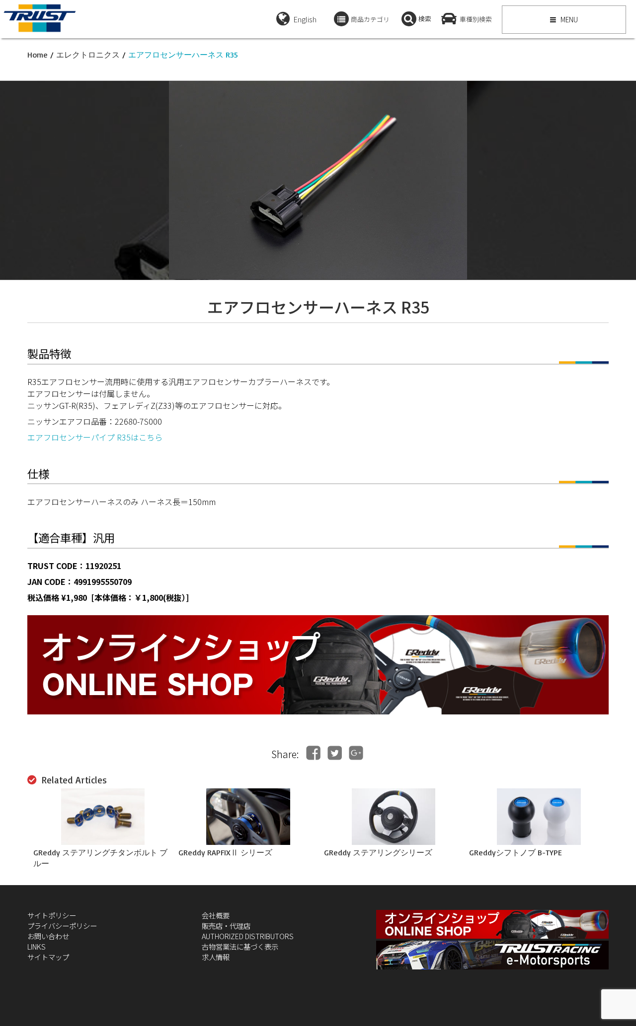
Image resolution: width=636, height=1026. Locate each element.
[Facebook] (313, 753)
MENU (568, 19)
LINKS (36, 946)
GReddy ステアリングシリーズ (378, 852)
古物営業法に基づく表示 (240, 946)
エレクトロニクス (88, 55)
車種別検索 (476, 19)
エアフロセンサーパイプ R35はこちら (94, 437)
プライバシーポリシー (62, 925)
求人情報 (216, 957)
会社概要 (216, 915)
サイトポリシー (51, 915)
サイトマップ (48, 957)
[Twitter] (334, 753)
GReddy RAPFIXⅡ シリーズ (225, 852)
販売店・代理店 (226, 925)
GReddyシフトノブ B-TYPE (515, 852)
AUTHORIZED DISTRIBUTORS (248, 936)
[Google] (356, 753)
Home (37, 55)
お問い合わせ (48, 936)
